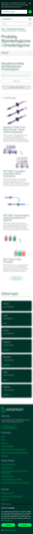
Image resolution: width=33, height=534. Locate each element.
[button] (8, 530)
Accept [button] (8, 525)
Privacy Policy (8, 520)
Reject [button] (25, 525)
